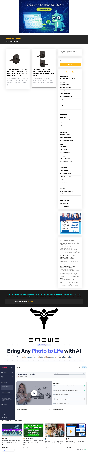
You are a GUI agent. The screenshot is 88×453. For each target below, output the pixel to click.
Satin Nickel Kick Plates (66, 161)
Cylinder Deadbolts (65, 84)
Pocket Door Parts (64, 197)
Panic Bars (62, 188)
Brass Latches (63, 167)
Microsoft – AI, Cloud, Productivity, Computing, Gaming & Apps (68, 256)
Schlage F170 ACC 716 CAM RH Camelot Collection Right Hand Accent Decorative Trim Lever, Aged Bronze (17, 72)
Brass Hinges (63, 146)
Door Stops (63, 117)
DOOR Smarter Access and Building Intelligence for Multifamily (68, 267)
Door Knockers (63, 100)
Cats (61, 122)
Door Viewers (63, 132)
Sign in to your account (65, 246)
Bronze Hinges (63, 149)
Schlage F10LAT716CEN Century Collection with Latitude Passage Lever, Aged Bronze (44, 72)
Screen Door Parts (64, 200)
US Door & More (63, 278)
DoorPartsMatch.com (13, 38)
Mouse (61, 128)
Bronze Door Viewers (65, 137)
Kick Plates (63, 156)
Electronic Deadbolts (65, 87)
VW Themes (30, 301)
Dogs (61, 125)
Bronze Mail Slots (64, 185)
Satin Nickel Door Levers (66, 111)
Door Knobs (63, 91)
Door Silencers (63, 114)
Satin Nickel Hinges (65, 152)
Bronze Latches (64, 170)
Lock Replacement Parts (66, 177)
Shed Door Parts (64, 203)
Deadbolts (62, 82)
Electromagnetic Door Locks (67, 78)
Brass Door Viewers (65, 134)
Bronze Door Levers (65, 108)
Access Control (64, 76)
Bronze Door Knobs (65, 93)
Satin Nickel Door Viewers (66, 140)
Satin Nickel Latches (65, 173)
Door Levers (63, 105)
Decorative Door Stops (66, 120)
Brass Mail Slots (64, 182)
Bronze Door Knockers (65, 102)
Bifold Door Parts (64, 194)
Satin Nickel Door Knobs (66, 96)
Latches (62, 165)
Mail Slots (62, 180)
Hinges (61, 144)
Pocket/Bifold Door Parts (66, 191)
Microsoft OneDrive (64, 239)
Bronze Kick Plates (65, 158)
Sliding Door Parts (64, 206)
